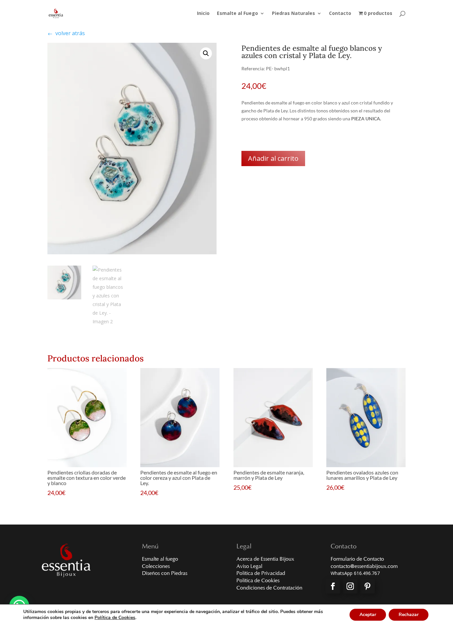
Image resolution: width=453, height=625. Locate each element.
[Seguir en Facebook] (333, 586)
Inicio (203, 13)
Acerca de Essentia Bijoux (265, 559)
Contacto (340, 13)
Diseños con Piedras (164, 573)
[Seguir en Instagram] (350, 586)
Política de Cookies (258, 581)
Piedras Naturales (293, 13)
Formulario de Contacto (357, 559)
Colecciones (156, 566)
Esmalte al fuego (160, 559)
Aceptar (367, 614)
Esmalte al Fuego (237, 13)
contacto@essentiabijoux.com (364, 566)
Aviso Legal (249, 566)
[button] (206, 53)
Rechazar (409, 614)
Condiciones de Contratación (269, 588)
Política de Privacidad (260, 573)
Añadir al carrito (273, 158)
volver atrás (66, 33)
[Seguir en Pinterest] (367, 586)
